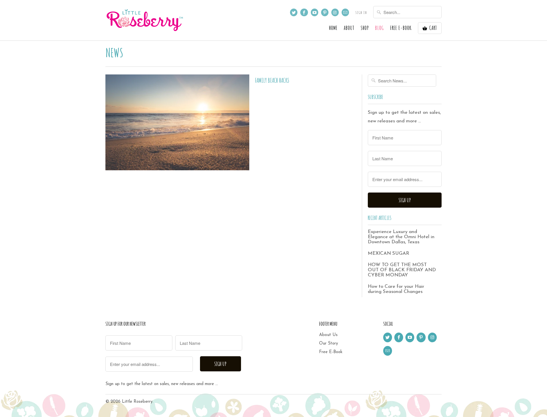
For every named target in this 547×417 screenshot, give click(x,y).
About (349, 28)
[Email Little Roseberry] (345, 12)
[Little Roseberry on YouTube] (314, 12)
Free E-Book (330, 352)
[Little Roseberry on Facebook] (304, 12)
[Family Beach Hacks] (177, 122)
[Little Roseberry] (145, 20)
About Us (328, 335)
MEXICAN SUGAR (388, 253)
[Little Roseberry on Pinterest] (324, 12)
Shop (365, 28)
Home (333, 28)
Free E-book (401, 28)
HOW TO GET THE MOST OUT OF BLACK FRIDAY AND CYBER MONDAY (402, 270)
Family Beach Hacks (272, 80)
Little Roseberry (137, 402)
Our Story (328, 343)
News (114, 52)
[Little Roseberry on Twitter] (293, 12)
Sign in (361, 12)
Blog (379, 28)
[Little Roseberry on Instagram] (335, 12)
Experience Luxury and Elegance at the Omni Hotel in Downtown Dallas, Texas (401, 236)
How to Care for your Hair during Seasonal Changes (396, 289)
